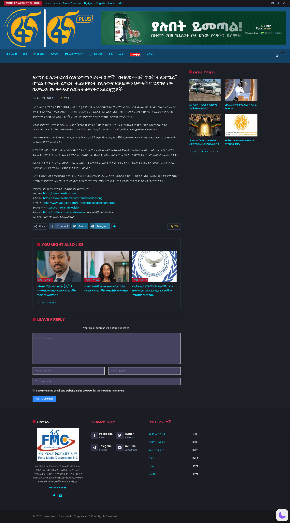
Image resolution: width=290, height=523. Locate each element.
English (100, 3)
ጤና (120, 54)
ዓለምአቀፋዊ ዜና (157, 441)
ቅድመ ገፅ (11, 54)
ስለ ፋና (48, 3)
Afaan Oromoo (72, 3)
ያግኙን (57, 3)
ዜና (25, 54)
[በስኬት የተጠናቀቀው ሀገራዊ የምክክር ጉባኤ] (241, 125)
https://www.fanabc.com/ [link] (59, 193)
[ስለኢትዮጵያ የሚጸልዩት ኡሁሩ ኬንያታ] (241, 90)
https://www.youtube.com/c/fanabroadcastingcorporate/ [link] (80, 203)
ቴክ (111, 54)
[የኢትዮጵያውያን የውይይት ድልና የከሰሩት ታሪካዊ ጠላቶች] (205, 125)
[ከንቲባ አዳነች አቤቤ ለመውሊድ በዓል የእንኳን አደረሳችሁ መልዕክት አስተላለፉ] (106, 266)
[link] (72, 198)
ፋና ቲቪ (98, 54)
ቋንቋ (150, 54)
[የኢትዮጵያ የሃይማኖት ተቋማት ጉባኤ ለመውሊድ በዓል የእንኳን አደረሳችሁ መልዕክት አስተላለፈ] (154, 266)
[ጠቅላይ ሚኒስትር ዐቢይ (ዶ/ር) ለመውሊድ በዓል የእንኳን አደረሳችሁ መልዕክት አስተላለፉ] (59, 266)
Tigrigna (89, 3)
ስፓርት (55, 54)
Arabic (111, 3)
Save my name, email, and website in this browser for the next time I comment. (80, 390)
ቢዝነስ (41, 54)
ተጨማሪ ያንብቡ (57, 487)
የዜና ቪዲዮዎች (156, 450)
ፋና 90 (152, 474)
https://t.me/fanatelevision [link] (63, 207)
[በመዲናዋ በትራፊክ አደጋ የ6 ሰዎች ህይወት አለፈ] (205, 90)
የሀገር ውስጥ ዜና (44, 279)
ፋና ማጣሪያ (76, 54)
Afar (120, 3)
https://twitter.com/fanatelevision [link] (64, 212)
